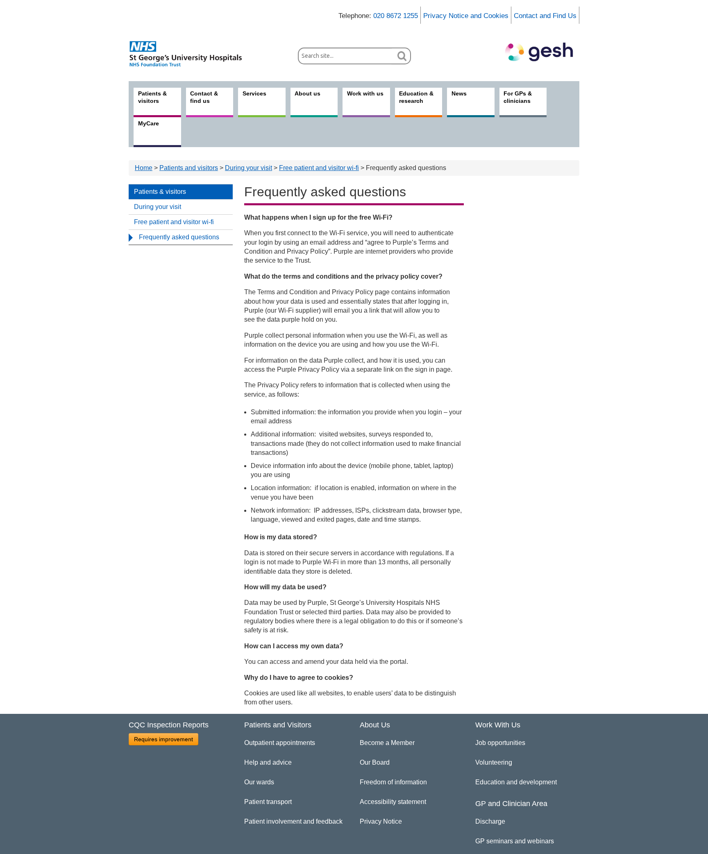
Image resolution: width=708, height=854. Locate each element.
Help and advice (268, 762)
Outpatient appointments (279, 742)
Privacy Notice (381, 821)
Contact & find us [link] (204, 97)
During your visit (248, 167)
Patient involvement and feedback (293, 821)
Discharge (490, 821)
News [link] (459, 93)
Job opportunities (500, 742)
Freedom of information (393, 782)
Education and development (516, 782)
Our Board (375, 762)
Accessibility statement (393, 801)
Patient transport (268, 801)
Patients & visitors (160, 191)
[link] (190, 53)
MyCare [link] (148, 123)
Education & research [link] (416, 97)
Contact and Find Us (545, 16)
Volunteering (493, 762)
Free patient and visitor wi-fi (319, 167)
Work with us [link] (365, 93)
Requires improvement (163, 739)
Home (143, 167)
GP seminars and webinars (514, 841)
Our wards (259, 782)
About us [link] (307, 93)
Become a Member (387, 742)
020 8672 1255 (395, 16)
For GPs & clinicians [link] (518, 97)
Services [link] (254, 93)
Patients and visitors (188, 167)
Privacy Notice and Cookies (465, 16)
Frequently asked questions (179, 237)
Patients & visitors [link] (152, 97)
